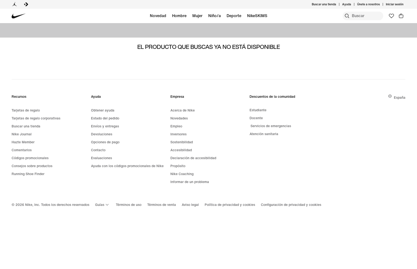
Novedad (158, 16)
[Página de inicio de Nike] (19, 16)
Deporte (234, 16)
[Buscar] (347, 16)
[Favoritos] (391, 16)
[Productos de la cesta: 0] (401, 16)
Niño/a (214, 16)
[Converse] (26, 4)
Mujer (197, 16)
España (399, 97)
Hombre (179, 16)
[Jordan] (14, 4)
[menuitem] (352, 4)
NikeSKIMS (257, 16)
